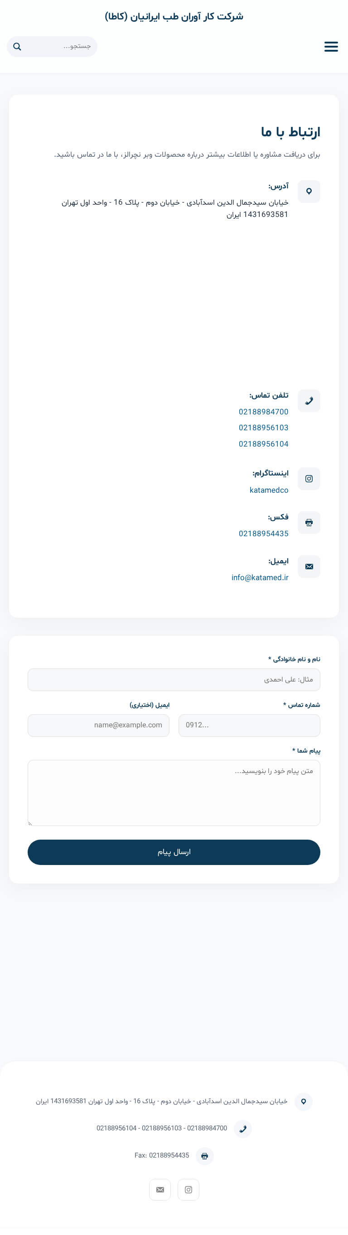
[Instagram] (188, 1190)
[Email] (160, 1190)
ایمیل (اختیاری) (149, 705)
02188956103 (264, 428)
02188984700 (264, 412)
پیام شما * (306, 751)
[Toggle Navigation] (331, 47)
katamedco (269, 490)
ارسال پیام (174, 852)
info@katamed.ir (260, 578)
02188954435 (264, 534)
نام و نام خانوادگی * (294, 659)
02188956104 (264, 444)
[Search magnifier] (17, 46)
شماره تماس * (301, 705)
